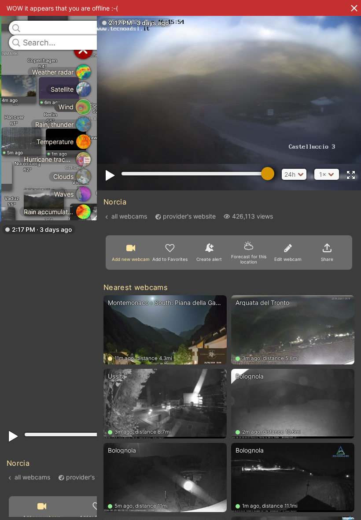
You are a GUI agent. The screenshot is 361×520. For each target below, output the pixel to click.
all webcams (32, 476)
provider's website (92, 476)
